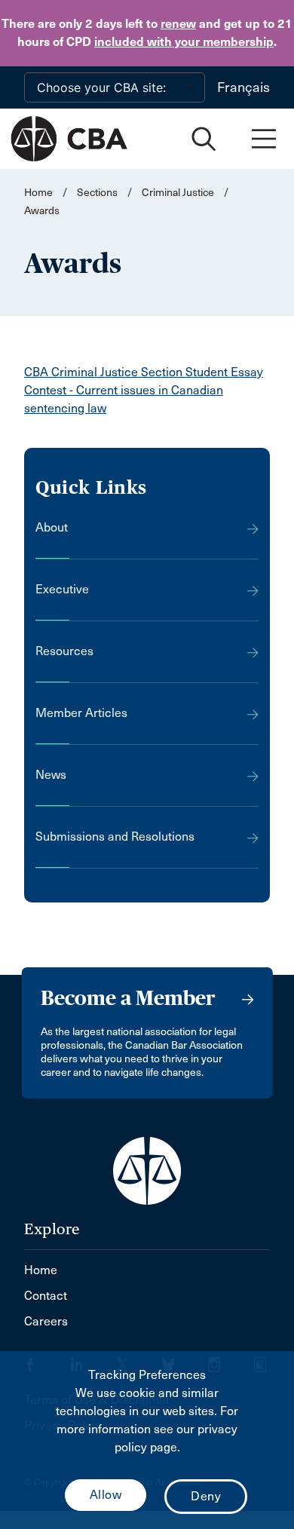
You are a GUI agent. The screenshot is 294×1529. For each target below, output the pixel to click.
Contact (45, 1295)
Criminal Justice (178, 192)
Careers (46, 1321)
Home (38, 192)
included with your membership (184, 42)
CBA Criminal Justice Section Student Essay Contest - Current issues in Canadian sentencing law (143, 390)
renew (178, 24)
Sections (98, 192)
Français (243, 87)
